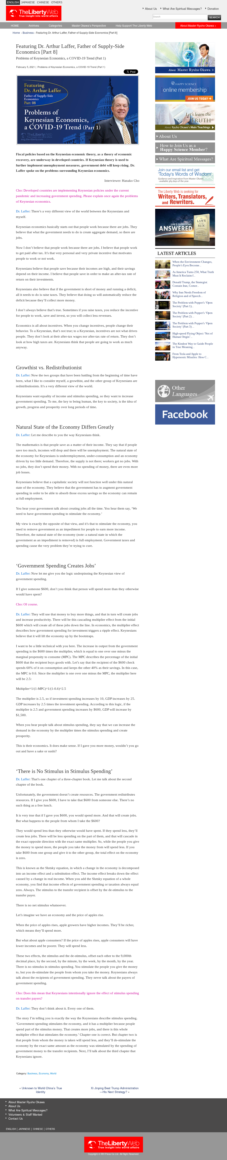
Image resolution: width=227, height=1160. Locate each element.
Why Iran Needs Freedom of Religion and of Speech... (189, 294)
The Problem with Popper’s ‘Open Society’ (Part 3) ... (192, 325)
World (53, 1073)
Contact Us (15, 1118)
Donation (213, 8)
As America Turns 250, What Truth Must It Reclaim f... (193, 273)
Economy (44, 1073)
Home (16, 32)
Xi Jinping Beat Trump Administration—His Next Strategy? (115, 1090)
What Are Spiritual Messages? (182, 8)
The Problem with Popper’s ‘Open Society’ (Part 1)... (192, 304)
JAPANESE (28, 2)
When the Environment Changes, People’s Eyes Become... (192, 263)
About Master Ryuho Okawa (26, 1102)
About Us (151, 8)
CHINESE (43, 2)
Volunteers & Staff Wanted (25, 1114)
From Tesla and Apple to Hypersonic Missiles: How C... (190, 355)
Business (28, 32)
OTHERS (56, 2)
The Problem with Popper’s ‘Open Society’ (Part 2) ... (192, 314)
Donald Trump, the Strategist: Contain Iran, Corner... (190, 284)
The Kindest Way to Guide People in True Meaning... (192, 345)
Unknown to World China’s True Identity (42, 1090)
